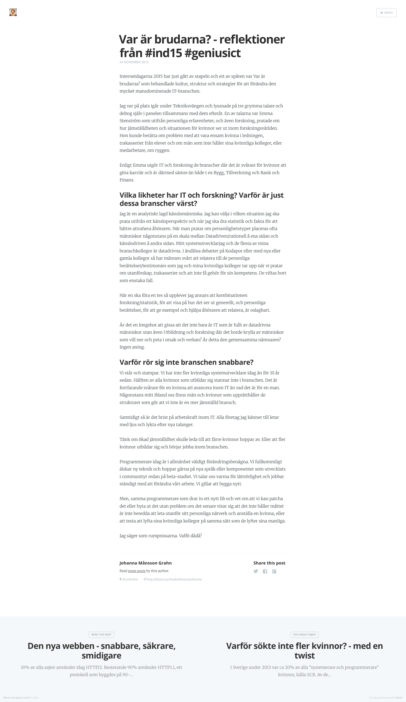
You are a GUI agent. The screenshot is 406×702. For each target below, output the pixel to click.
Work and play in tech (17, 697)
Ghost (398, 697)
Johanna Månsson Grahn (146, 563)
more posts (136, 571)
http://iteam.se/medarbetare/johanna (174, 579)
